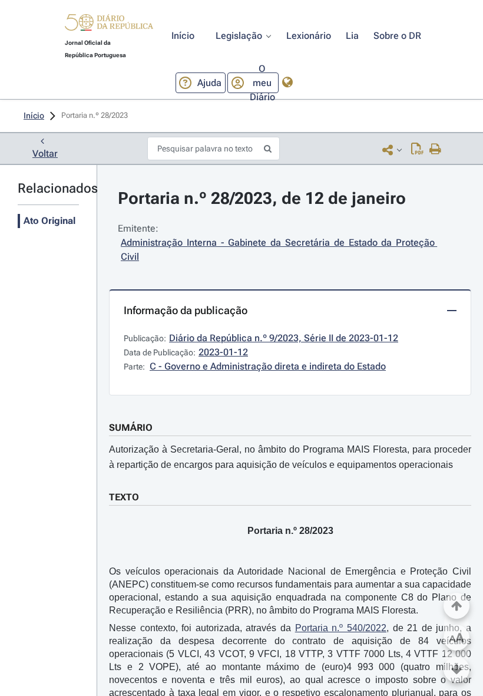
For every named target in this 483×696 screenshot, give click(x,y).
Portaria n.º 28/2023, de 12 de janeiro (262, 198)
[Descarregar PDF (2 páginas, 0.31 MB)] (417, 149)
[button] (109, 24)
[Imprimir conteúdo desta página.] (435, 149)
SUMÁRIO (131, 427)
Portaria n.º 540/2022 (340, 628)
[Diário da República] (109, 25)
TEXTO (124, 497)
